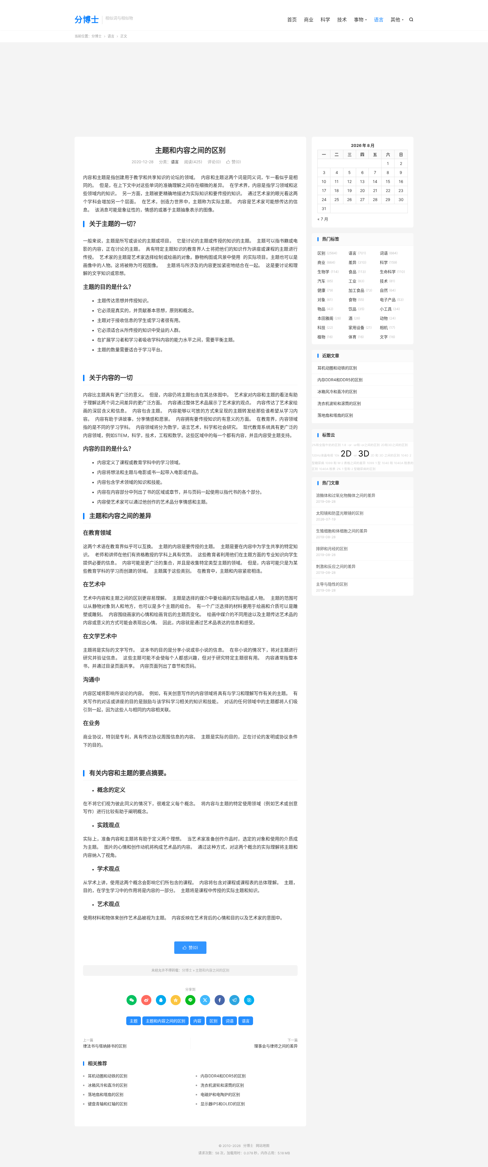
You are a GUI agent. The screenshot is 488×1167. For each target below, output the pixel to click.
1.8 (344, 445)
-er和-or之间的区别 (366, 445)
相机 (387, 327)
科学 (325, 20)
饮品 (356, 308)
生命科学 (392, 271)
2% (339, 469)
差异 (357, 262)
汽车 (325, 281)
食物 (356, 299)
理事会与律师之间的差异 (276, 1046)
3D (363, 453)
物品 (325, 308)
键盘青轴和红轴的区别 (107, 1103)
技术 (342, 20)
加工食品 (360, 290)
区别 (213, 1020)
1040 (404, 455)
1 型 (378, 463)
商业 (308, 20)
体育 (356, 336)
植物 (325, 336)
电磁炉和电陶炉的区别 (220, 1094)
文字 (387, 336)
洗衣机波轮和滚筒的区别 (222, 1085)
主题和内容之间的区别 (190, 150)
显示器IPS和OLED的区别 (223, 1103)
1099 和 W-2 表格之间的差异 (345, 463)
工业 (356, 281)
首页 (292, 20)
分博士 (87, 20)
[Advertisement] (244, 87)
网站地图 (262, 1146)
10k (336, 455)
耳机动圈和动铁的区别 (107, 1075)
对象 (325, 299)
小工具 (390, 308)
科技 (325, 327)
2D (346, 453)
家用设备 (360, 327)
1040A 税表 (327, 469)
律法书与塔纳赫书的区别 (105, 1046)
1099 (370, 463)
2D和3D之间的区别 (394, 445)
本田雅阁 (329, 318)
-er (355, 455)
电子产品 (392, 299)
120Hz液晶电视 (322, 455)
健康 (325, 290)
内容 (197, 1020)
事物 (358, 20)
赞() (233, 161)
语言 (379, 20)
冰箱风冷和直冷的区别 (107, 1085)
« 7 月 (322, 219)
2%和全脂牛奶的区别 (326, 445)
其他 (395, 20)
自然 (388, 290)
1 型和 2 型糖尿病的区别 (359, 469)
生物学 (328, 271)
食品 (357, 271)
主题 (134, 1020)
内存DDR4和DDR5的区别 (223, 1075)
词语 (230, 1020)
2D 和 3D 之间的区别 (385, 455)
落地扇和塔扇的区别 (105, 1094)
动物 (388, 318)
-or (349, 445)
